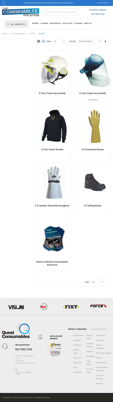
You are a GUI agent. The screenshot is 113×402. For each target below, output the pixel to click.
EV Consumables (18, 33)
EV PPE (32, 33)
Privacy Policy (101, 362)
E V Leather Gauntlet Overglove (52, 205)
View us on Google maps (23, 373)
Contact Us (100, 340)
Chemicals (77, 372)
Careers (99, 358)
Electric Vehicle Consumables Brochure (52, 263)
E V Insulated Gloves (93, 149)
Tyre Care (77, 358)
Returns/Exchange (103, 353)
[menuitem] (19, 24)
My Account (100, 335)
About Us (88, 23)
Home (5, 33)
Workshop (77, 362)
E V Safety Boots (92, 205)
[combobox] (59, 12)
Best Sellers (68, 23)
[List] (43, 41)
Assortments (78, 335)
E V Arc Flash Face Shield (52, 93)
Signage (90, 351)
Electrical (77, 340)
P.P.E (75, 367)
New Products (55, 23)
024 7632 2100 (97, 14)
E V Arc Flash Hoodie (52, 149)
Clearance (78, 23)
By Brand (44, 23)
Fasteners (77, 345)
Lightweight (93, 99)
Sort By (72, 41)
